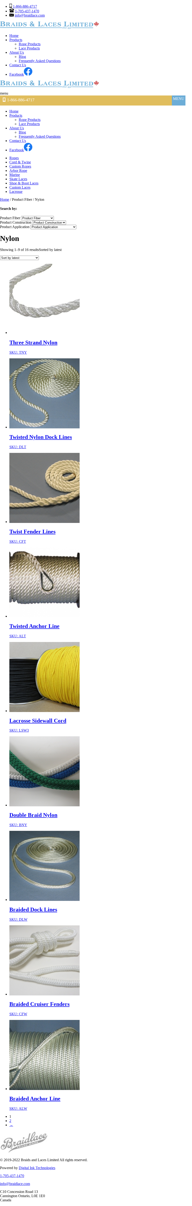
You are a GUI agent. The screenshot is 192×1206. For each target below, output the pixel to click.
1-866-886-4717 (25, 6)
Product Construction (15, 222)
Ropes (14, 158)
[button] (9, 93)
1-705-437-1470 (27, 11)
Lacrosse (15, 192)
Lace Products (29, 48)
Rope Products (30, 44)
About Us (16, 52)
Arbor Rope (18, 171)
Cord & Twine (20, 162)
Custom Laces (19, 187)
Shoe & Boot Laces (23, 183)
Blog (22, 57)
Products (15, 40)
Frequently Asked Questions (40, 61)
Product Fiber (10, 218)
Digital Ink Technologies (37, 1168)
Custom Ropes (20, 166)
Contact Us (17, 65)
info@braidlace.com (30, 15)
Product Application (15, 227)
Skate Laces (18, 179)
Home (13, 36)
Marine (14, 175)
